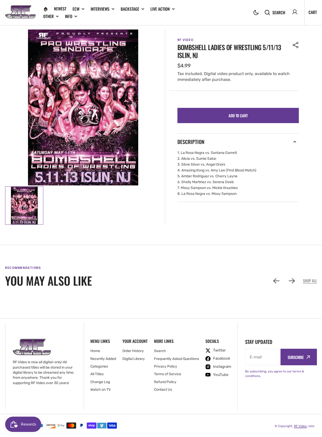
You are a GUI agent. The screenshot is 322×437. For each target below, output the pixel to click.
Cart (313, 12)
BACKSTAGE (130, 9)
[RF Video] (20, 12)
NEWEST (60, 9)
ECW (76, 9)
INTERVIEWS (100, 9)
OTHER (48, 16)
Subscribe (296, 357)
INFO (68, 16)
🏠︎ (45, 9)
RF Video (300, 426)
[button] (256, 12)
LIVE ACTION (160, 9)
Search (278, 12)
